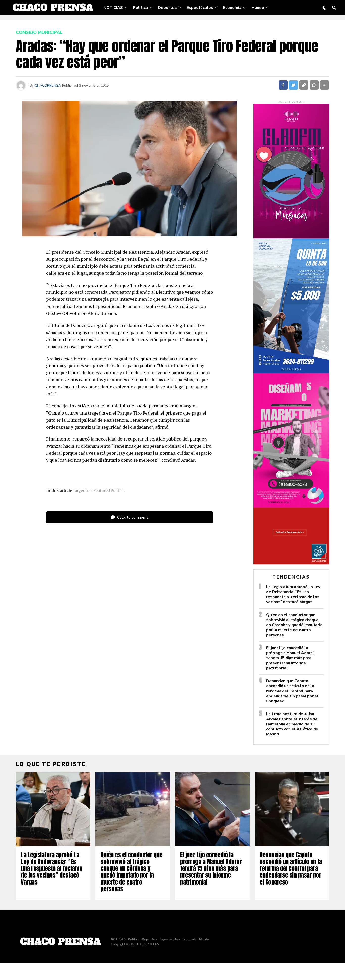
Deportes (167, 7)
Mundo (257, 7)
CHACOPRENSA (48, 85)
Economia (232, 7)
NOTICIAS (113, 7)
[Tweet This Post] (293, 85)
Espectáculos (200, 7)
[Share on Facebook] (283, 85)
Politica (140, 7)
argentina (84, 490)
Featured (101, 490)
